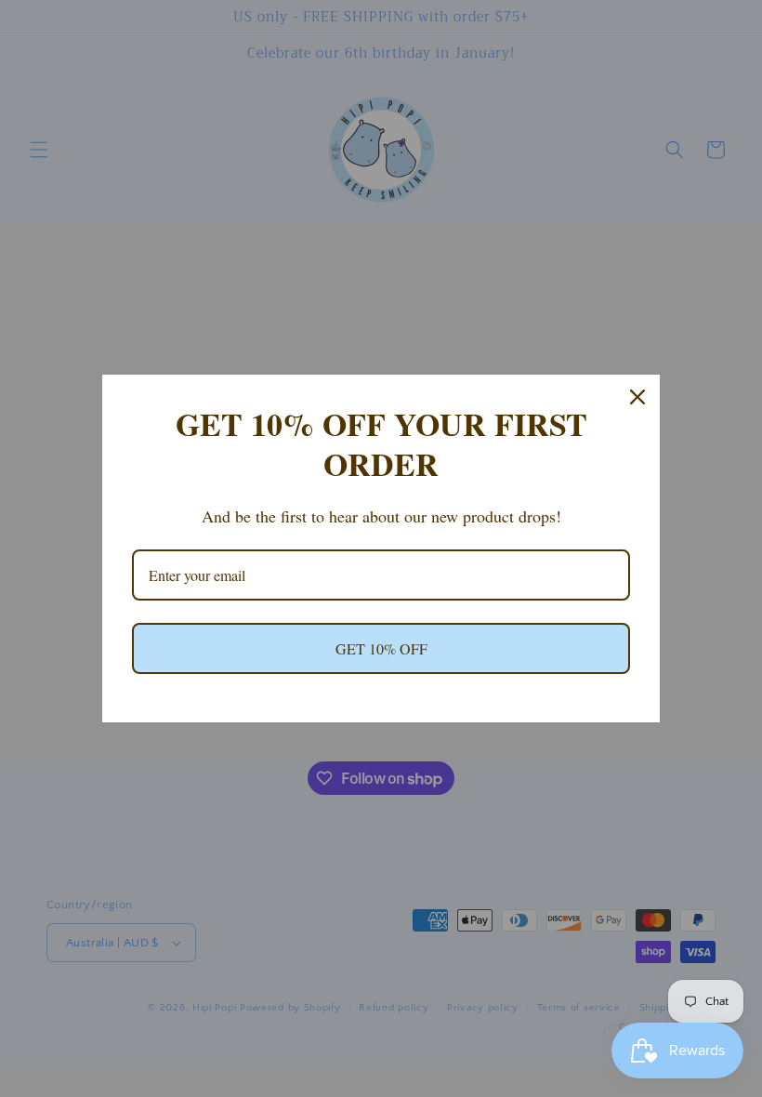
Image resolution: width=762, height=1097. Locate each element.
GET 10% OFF (381, 648)
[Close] (637, 397)
